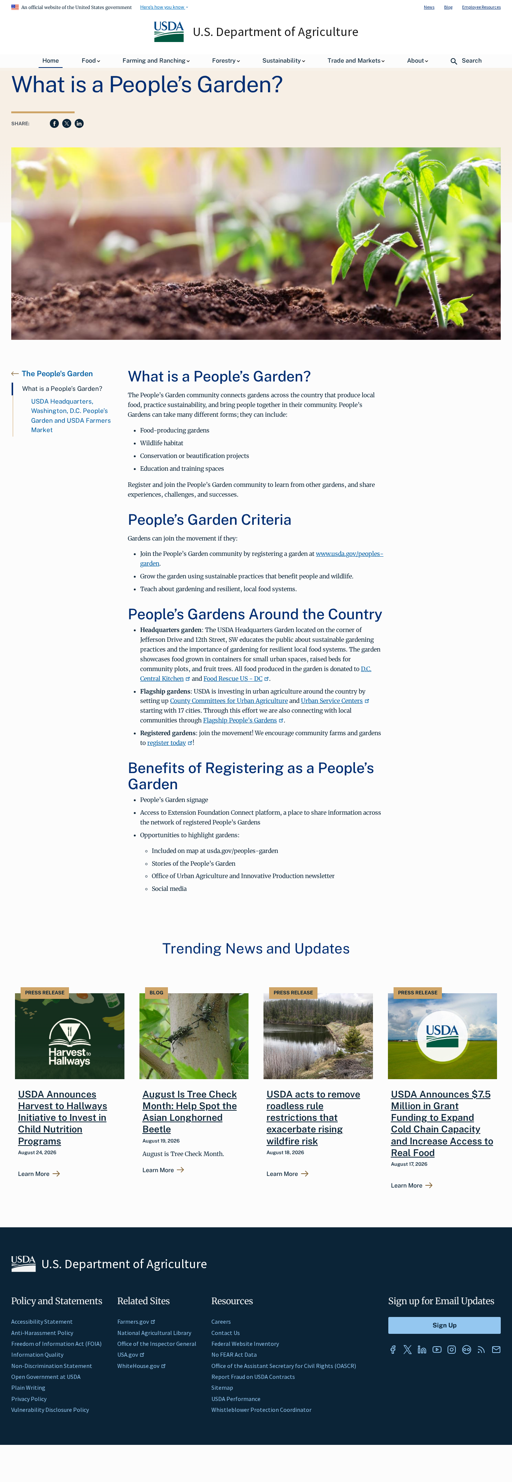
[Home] (169, 40)
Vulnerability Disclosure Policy (50, 1409)
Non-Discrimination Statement (51, 1365)
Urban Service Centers (332, 700)
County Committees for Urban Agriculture (229, 700)
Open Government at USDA (46, 1376)
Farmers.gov (133, 1321)
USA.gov (127, 1354)
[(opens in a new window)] (392, 1349)
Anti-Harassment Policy (42, 1332)
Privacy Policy (28, 1398)
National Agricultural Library (154, 1332)
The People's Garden (57, 373)
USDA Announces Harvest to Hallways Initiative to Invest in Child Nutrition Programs (62, 1118)
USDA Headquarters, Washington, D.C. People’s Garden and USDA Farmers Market (71, 416)
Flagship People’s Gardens (240, 720)
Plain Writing (28, 1387)
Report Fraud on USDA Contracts (253, 1376)
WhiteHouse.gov (138, 1365)
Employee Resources (481, 7)
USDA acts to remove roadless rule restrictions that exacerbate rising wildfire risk (313, 1118)
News (429, 7)
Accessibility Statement (42, 1321)
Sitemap (222, 1387)
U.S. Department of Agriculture (275, 31)
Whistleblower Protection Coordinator (261, 1409)
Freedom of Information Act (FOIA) (56, 1343)
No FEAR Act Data (234, 1354)
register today (166, 742)
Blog (448, 7)
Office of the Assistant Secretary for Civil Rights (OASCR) (283, 1365)
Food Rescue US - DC (233, 678)
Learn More (33, 1174)
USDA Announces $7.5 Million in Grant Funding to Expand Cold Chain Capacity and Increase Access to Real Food (442, 1123)
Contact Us (225, 1332)
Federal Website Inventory (245, 1343)
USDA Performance (235, 1398)
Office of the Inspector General (156, 1343)
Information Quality (37, 1354)
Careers (221, 1321)
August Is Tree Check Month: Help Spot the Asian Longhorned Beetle (189, 1112)
